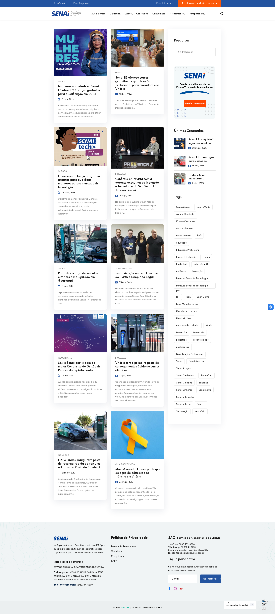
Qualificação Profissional (189, 354)
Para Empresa (81, 3)
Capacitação (183, 207)
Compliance (158, 14)
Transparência (196, 14)
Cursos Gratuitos (185, 221)
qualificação (182, 347)
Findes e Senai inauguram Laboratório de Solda (202, 177)
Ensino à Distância (186, 257)
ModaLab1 (199, 333)
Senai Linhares (184, 390)
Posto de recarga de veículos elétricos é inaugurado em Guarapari (78, 277)
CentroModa (203, 207)
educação (181, 243)
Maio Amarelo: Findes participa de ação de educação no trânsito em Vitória (137, 473)
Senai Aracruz (196, 361)
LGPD (114, 561)
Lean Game (203, 297)
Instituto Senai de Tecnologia (192, 279)
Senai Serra (205, 390)
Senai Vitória (183, 404)
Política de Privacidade (123, 547)
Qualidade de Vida (125, 464)
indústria (181, 271)
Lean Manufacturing (187, 304)
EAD (199, 236)
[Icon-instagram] (175, 588)
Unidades (115, 14)
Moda (209, 326)
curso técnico (183, 236)
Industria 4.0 (201, 264)
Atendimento (177, 14)
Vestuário (200, 411)
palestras (181, 340)
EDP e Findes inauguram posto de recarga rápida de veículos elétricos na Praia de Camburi (79, 464)
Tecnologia (182, 411)
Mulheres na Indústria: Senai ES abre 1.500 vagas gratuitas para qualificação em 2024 (79, 90)
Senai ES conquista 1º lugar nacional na (201, 141)
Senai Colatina (184, 383)
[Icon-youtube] (181, 588)
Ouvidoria (116, 551)
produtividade (201, 340)
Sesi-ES (201, 404)
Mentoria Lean (184, 318)
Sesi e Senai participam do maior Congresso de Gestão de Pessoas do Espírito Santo (79, 367)
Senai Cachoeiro (185, 376)
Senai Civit (206, 376)
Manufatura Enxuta (186, 311)
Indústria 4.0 (65, 357)
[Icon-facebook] (169, 588)
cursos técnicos (184, 229)
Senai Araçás (183, 368)
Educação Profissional (188, 250)
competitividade (185, 214)
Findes (61, 81)
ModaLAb (181, 333)
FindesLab (181, 264)
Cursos (128, 14)
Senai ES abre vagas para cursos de (201, 159)
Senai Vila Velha (123, 268)
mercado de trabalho (187, 326)
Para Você (59, 3)
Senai (179, 361)
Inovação (120, 173)
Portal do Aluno (164, 3)
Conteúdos (142, 14)
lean (188, 297)
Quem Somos (98, 14)
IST (178, 297)
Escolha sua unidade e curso (198, 3)
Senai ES (203, 383)
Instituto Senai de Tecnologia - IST (193, 287)
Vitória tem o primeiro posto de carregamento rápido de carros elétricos (137, 367)
